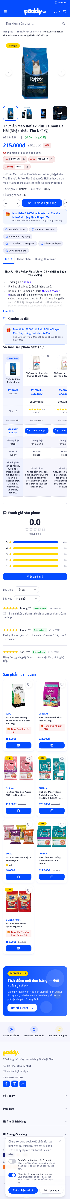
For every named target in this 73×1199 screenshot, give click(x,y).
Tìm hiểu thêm (19, 1007)
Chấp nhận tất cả (23, 1190)
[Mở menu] (5, 11)
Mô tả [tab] (8, 259)
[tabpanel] (35, 289)
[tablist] (35, 259)
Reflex (23, 188)
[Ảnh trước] (8, 72)
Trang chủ (8, 31)
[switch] (12, 1161)
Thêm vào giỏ (39, 430)
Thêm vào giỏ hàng (44, 202)
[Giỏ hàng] (64, 11)
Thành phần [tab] (24, 259)
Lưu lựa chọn (51, 1190)
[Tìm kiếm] (63, 23)
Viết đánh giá (35, 576)
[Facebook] (6, 1084)
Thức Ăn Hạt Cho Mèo (28, 31)
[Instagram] (14, 1084)
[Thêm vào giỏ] (18, 745)
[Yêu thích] (28, 684)
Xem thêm (9, 311)
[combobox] (27, 589)
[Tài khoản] (57, 11)
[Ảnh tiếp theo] (61, 72)
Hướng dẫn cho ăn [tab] (45, 259)
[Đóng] (60, 1141)
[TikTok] (22, 1084)
